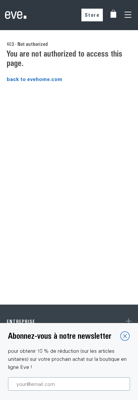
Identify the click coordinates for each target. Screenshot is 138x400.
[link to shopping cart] (113, 14)
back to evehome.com (34, 79)
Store (92, 15)
